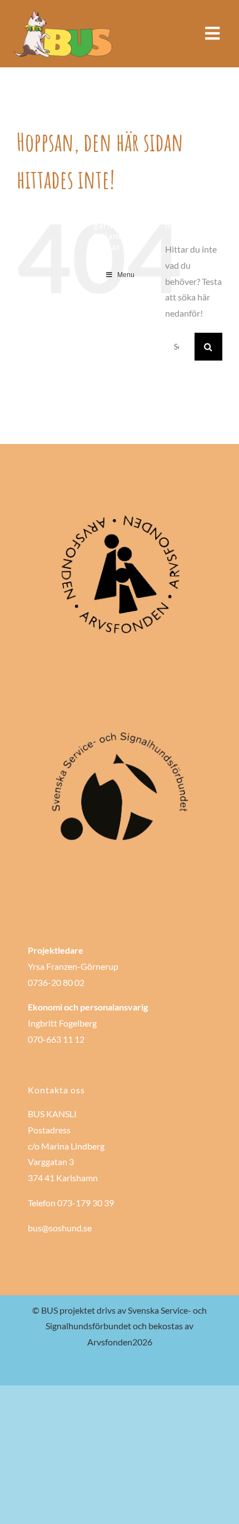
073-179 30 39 (85, 1202)
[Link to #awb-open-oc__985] (212, 33)
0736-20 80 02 (56, 982)
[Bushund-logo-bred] (64, 12)
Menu (126, 275)
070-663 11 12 (56, 1039)
